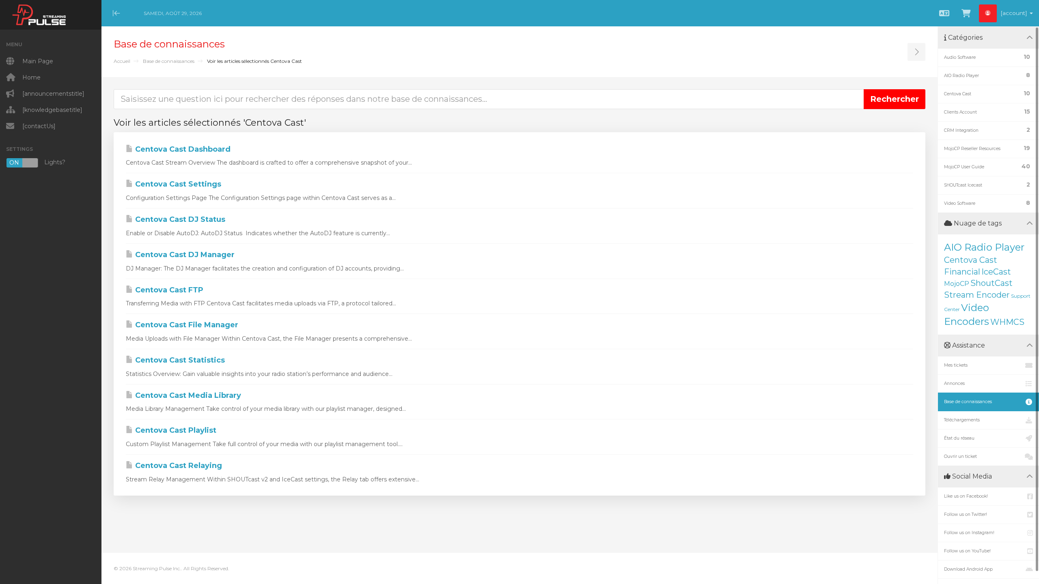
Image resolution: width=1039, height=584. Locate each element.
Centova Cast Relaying (177, 465)
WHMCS (1007, 322)
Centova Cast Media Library (187, 395)
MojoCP (956, 284)
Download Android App (968, 569)
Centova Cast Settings (177, 184)
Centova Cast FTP (168, 290)
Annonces (954, 383)
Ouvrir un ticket (960, 456)
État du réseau (959, 438)
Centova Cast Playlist (174, 430)
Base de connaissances (168, 61)
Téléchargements (962, 420)
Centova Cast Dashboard (182, 149)
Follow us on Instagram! (969, 532)
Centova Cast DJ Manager (184, 254)
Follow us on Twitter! (965, 514)
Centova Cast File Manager (185, 324)
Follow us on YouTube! (967, 551)
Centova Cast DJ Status (179, 219)
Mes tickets (956, 365)
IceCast (996, 272)
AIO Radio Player (984, 247)
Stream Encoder (977, 295)
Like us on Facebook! (966, 496)
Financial (962, 272)
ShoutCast (991, 283)
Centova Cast (970, 260)
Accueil (122, 61)
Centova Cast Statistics (179, 360)
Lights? (37, 162)
